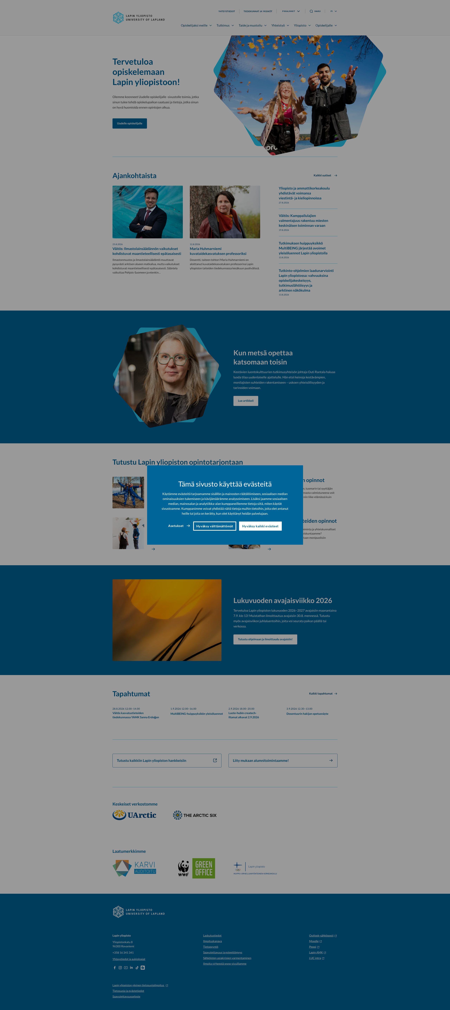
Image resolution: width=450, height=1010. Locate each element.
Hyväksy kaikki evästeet (260, 526)
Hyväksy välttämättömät (214, 526)
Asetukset (176, 526)
